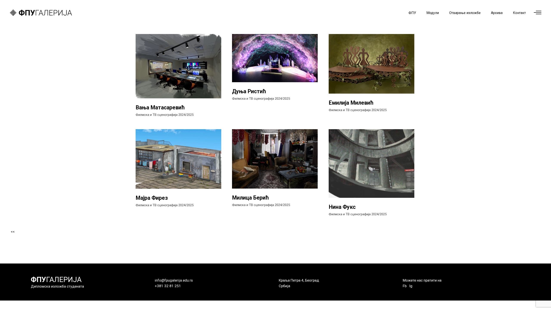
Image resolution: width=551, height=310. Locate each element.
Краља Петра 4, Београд (299, 280)
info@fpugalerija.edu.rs (174, 280)
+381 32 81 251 (168, 286)
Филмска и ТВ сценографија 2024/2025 (164, 115)
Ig (410, 286)
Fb (405, 286)
